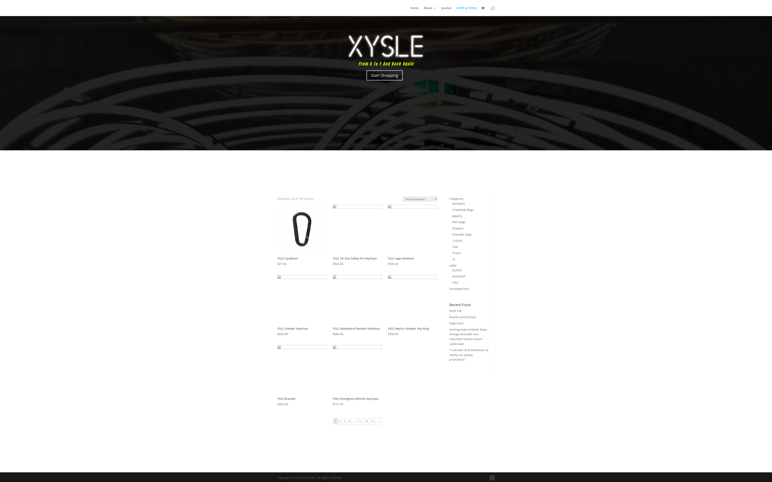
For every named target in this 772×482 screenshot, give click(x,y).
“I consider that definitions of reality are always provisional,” (468, 355)
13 (366, 421)
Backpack (458, 203)
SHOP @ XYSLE (467, 8)
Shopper (458, 228)
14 (372, 421)
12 (360, 421)
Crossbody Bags (463, 210)
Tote (455, 247)
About (428, 8)
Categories (456, 199)
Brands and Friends (462, 317)
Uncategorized (459, 289)
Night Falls (456, 323)
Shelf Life (455, 311)
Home (414, 8)
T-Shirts (457, 241)
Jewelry (457, 216)
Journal (446, 8)
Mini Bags (459, 222)
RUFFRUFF (459, 276)
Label (453, 265)
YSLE (455, 282)
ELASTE (457, 270)
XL (453, 259)
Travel (456, 253)
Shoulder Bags (462, 234)
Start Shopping (384, 75)
